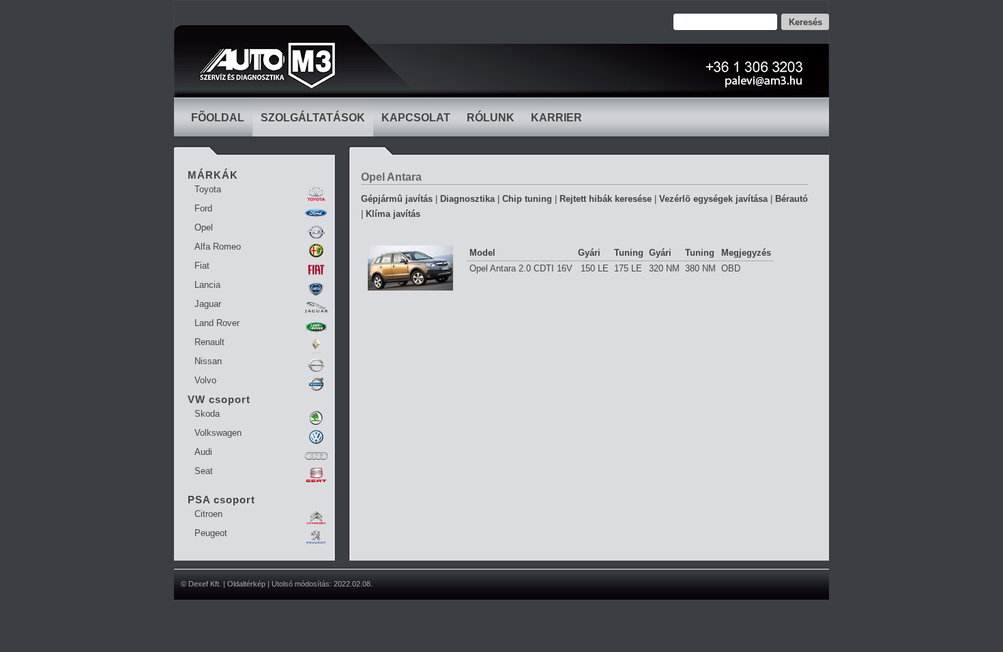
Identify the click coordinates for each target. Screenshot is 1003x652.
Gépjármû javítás (397, 199)
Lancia (207, 285)
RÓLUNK (490, 117)
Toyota (207, 189)
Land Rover (216, 323)
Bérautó (791, 199)
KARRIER (556, 117)
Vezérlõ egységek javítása (713, 199)
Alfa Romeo (217, 246)
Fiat (201, 266)
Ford (203, 208)
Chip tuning (527, 199)
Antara (404, 177)
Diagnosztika (467, 199)
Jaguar (207, 304)
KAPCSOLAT (415, 117)
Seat (203, 471)
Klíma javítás (393, 214)
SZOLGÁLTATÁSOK (313, 117)
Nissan (208, 361)
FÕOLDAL (217, 117)
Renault (209, 342)
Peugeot (210, 533)
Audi (203, 452)
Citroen (208, 514)
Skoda (207, 414)
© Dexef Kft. (201, 584)
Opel (203, 227)
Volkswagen (218, 433)
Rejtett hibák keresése (605, 199)
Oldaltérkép (246, 584)
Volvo (205, 380)
